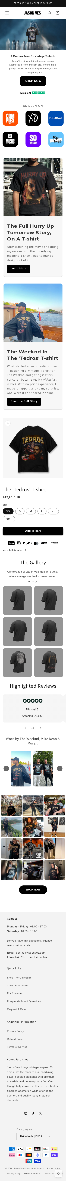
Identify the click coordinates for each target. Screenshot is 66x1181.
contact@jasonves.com (30, 952)
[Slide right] (41, 728)
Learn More (18, 268)
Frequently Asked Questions (24, 1001)
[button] (7, 13)
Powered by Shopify (34, 1168)
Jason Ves (19, 1168)
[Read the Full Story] (33, 313)
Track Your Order (17, 985)
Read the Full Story (24, 401)
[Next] (59, 768)
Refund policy (53, 1168)
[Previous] (6, 768)
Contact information (53, 1173)
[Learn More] (33, 187)
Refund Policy (15, 1039)
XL (53, 511)
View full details (12, 550)
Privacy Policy (15, 1031)
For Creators (15, 993)
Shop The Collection (19, 977)
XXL (8, 519)
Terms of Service (17, 1046)
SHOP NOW (33, 80)
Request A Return (17, 1009)
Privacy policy (13, 1173)
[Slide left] (25, 728)
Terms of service (32, 1173)
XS (8, 511)
